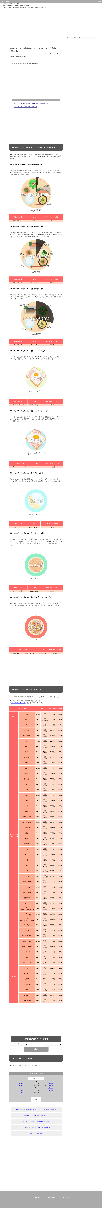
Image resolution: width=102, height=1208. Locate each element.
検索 (36, 1049)
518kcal (21, 1083)
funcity (100, 1)
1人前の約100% (36, 194)
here (61, 54)
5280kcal (50, 1090)
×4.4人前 (36, 565)
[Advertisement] (51, 22)
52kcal (22, 1090)
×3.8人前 (36, 501)
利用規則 (36, 1197)
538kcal (50, 1083)
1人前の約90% (36, 256)
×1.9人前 (36, 441)
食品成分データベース (18, 703)
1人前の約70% (36, 318)
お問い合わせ (66, 1197)
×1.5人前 (36, 627)
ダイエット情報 (5, 1)
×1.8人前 (36, 378)
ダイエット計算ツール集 (73, 38)
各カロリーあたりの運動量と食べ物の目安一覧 (16, 5)
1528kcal (50, 1088)
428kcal (21, 1085)
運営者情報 (51, 1197)
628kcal (50, 1085)
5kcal (22, 1092)
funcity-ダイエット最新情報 (11, 4)
